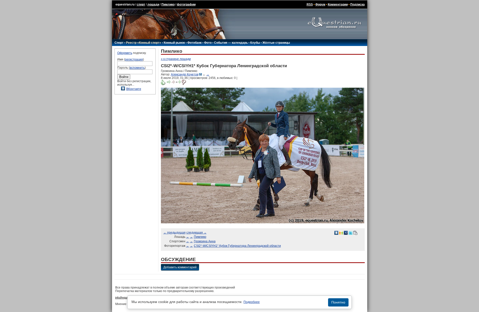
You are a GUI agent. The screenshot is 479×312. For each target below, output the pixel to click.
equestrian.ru (125, 4)
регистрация (134, 59)
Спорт (119, 42)
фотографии (186, 4)
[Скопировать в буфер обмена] (355, 232)
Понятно (338, 302)
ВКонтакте (133, 89)
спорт (141, 4)
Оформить (124, 53)
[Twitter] (351, 232)
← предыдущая (174, 232)
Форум (320, 4)
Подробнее (251, 302)
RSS (310, 4)
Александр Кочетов (184, 74)
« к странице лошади (176, 59)
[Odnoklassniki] (341, 232)
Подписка (357, 4)
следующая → (196, 232)
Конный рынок (174, 42)
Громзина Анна (205, 241)
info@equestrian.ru (126, 297)
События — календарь (231, 42)
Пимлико (168, 4)
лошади (153, 4)
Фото (208, 42)
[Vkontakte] (336, 232)
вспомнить (137, 67)
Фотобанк (194, 42)
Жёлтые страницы (276, 42)
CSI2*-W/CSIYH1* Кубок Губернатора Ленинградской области (237, 246)
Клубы (255, 42)
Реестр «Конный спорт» (143, 42)
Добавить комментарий (180, 267)
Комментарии (338, 4)
